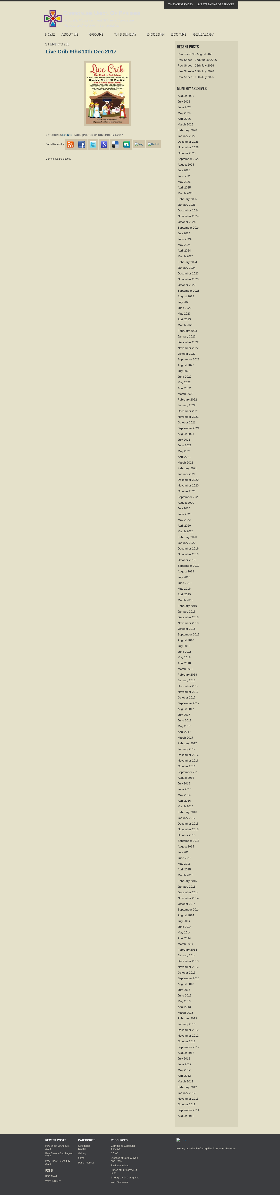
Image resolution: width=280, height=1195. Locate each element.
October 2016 (187, 766)
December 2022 (188, 342)
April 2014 (184, 938)
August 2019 (186, 571)
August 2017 (186, 709)
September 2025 (188, 158)
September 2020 (188, 497)
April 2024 (184, 250)
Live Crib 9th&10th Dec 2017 (81, 52)
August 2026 (186, 95)
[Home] (181, 1140)
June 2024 (184, 239)
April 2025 (184, 187)
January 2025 (187, 204)
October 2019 (187, 560)
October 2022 (187, 353)
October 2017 (187, 697)
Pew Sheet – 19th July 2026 (196, 71)
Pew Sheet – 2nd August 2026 (197, 59)
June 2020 (184, 514)
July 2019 (184, 577)
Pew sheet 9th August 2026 (195, 54)
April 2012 (184, 1075)
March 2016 (185, 806)
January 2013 (187, 1024)
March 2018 (185, 668)
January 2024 (187, 267)
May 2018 (184, 657)
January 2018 (187, 680)
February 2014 (187, 949)
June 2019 (184, 583)
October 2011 (186, 1104)
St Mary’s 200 (57, 44)
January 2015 (187, 886)
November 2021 (188, 416)
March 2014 (185, 944)
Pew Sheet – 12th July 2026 (196, 77)
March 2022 (185, 393)
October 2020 (187, 491)
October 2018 (187, 628)
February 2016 (187, 812)
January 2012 (187, 1093)
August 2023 (186, 296)
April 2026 (184, 118)
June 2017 (184, 720)
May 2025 (184, 181)
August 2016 (186, 777)
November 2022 (188, 348)
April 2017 (184, 731)
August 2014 (186, 915)
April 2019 (184, 594)
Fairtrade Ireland (120, 1165)
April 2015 (184, 869)
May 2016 (184, 795)
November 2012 (188, 1035)
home (81, 1158)
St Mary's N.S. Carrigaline (125, 1177)
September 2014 (188, 909)
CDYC (114, 1153)
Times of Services (180, 4)
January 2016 (187, 817)
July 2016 (184, 783)
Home (50, 34)
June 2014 (184, 926)
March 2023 (185, 325)
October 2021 (187, 422)
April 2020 (184, 525)
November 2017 (188, 691)
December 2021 (188, 411)
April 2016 (184, 800)
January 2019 (187, 611)
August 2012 (186, 1052)
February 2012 (187, 1087)
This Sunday (123, 35)
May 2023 (184, 313)
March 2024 (185, 256)
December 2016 (188, 754)
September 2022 (188, 359)
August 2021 (186, 434)
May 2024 (184, 244)
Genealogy (203, 34)
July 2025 (184, 170)
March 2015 (185, 875)
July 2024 (184, 233)
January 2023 (187, 336)
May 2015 (184, 863)
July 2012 (184, 1058)
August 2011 (186, 1115)
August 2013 (186, 984)
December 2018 (188, 617)
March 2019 (185, 600)
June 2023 (184, 307)
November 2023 (188, 279)
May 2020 (184, 519)
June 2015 (184, 858)
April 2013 (184, 1007)
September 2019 (188, 565)
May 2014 (184, 932)
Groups (94, 35)
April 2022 (184, 388)
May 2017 (184, 726)
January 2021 (187, 474)
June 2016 (184, 789)
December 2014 (188, 892)
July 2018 (184, 646)
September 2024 (188, 227)
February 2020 (187, 537)
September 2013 (188, 978)
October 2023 (187, 285)
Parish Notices (86, 1162)
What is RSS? (53, 1181)
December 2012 (188, 1029)
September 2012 (188, 1047)
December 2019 (188, 548)
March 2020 (185, 531)
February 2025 (187, 199)
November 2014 (188, 898)
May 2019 (184, 588)
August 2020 (186, 502)
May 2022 (184, 382)
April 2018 (184, 663)
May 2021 (184, 451)
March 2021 (185, 462)
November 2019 (188, 554)
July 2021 (184, 439)
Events (67, 135)
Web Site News (119, 1182)
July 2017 (184, 714)
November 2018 (188, 623)
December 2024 (188, 210)
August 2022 (186, 365)
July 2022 (184, 370)
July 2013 (184, 989)
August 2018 (186, 640)
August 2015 (186, 846)
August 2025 (186, 164)
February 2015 (187, 880)
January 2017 (187, 749)
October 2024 (187, 221)
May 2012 (184, 1070)
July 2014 (184, 921)
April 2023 (184, 319)
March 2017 (185, 737)
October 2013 (187, 972)
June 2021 (184, 445)
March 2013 (185, 1012)
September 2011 (188, 1110)
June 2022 (184, 376)
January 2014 (187, 955)
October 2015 (187, 835)
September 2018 (188, 634)
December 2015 (188, 823)
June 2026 (184, 107)
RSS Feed (51, 1176)
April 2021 (184, 456)
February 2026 (187, 130)
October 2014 (187, 903)
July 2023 (184, 302)
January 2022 (187, 405)
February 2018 (187, 674)
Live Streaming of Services (215, 4)
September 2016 (188, 772)
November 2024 (188, 216)
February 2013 (187, 1018)
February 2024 (187, 262)
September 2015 (188, 840)
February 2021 (187, 468)
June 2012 (184, 1064)
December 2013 (188, 961)
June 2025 (184, 176)
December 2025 (188, 141)
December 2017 (188, 686)
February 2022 (187, 399)
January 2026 (187, 136)
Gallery (82, 1153)
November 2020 (188, 485)
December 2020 (188, 479)
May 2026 (184, 113)
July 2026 (184, 101)
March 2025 (185, 193)
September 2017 (188, 703)
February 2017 (187, 743)
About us (68, 35)
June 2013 (184, 995)
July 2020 (184, 508)
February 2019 (187, 605)
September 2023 (188, 290)
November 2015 (188, 829)
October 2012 (187, 1041)
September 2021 (188, 428)
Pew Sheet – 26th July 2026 (196, 65)
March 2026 (185, 124)
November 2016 (188, 760)
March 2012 (185, 1081)
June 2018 (184, 651)
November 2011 (188, 1098)
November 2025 (188, 147)
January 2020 (187, 542)
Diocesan (155, 34)
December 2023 (188, 273)
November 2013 (188, 966)
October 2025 (187, 153)
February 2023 (187, 330)
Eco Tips (178, 34)
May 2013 (184, 1001)
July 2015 (184, 852)
